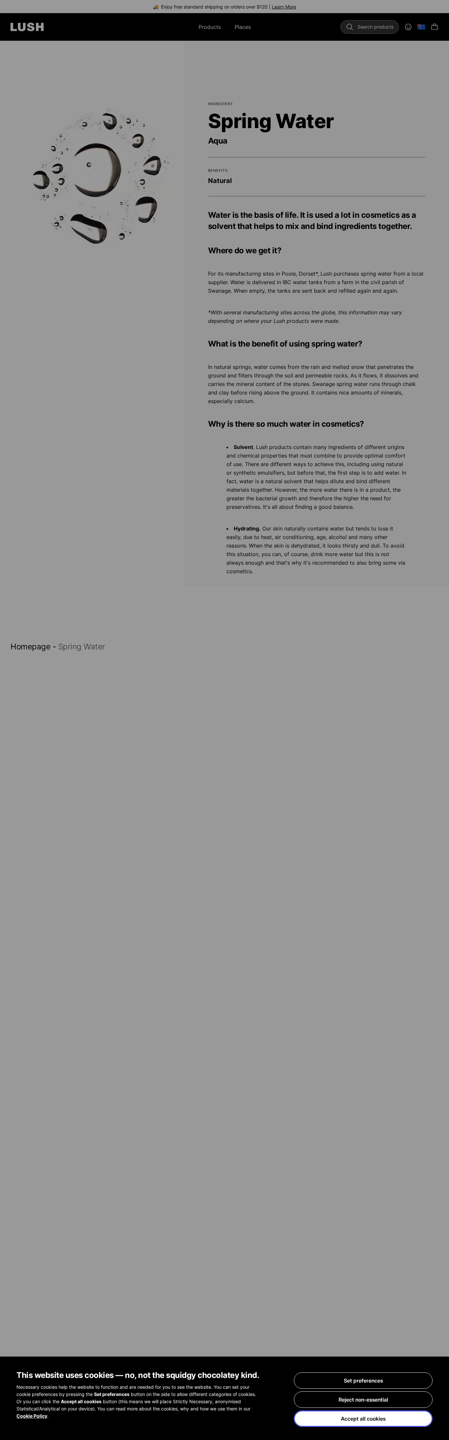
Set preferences (363, 1380)
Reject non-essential (363, 1399)
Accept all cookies (363, 1418)
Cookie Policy (31, 1416)
